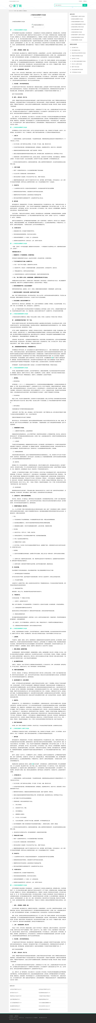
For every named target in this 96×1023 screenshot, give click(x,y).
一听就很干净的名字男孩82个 (45, 996)
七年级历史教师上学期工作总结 (77, 26)
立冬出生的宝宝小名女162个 (44, 1006)
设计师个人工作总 (75, 58)
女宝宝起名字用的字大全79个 (45, 989)
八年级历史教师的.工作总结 (76, 40)
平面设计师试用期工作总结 (77, 55)
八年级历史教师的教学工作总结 (77, 21)
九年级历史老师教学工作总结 (77, 19)
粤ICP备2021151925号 (13, 1019)
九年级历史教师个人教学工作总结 (78, 34)
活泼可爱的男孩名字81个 (15, 999)
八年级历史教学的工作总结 (76, 32)
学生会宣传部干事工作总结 (77, 69)
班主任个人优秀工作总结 (77, 64)
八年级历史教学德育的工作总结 (77, 37)
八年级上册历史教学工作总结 (77, 29)
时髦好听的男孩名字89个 (44, 999)
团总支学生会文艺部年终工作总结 (79, 53)
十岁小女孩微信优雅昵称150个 (45, 1002)
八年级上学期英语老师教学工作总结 (78, 24)
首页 (15, 10)
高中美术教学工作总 (76, 50)
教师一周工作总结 (75, 66)
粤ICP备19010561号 (43, 1017)
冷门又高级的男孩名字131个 (16, 1002)
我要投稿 (85, 1)
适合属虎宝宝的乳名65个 (15, 1006)
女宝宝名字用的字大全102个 (16, 989)
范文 (17, 10)
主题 (52, 357)
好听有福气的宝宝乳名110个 (44, 1009)
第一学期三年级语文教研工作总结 (79, 61)
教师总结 (25, 10)
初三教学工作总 (75, 47)
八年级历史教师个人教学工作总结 (78, 16)
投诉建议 (80, 1)
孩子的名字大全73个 (14, 992)
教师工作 (21, 10)
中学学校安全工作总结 (76, 72)
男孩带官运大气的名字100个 (16, 996)
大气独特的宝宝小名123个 (15, 1009)
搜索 (85, 5)
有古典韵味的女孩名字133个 (44, 992)
